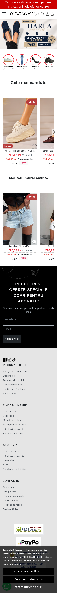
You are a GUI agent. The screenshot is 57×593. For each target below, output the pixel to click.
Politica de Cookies (14, 389)
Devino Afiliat (10, 509)
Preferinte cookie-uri (28, 587)
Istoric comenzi (11, 500)
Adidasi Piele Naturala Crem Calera (20, 151)
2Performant (10, 393)
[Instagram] (9, 359)
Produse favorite (12, 505)
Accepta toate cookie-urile (28, 571)
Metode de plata (12, 420)
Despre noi (9, 376)
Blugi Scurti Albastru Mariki (20, 246)
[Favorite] (42, 14)
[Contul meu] (47, 14)
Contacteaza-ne (12, 451)
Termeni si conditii (13, 380)
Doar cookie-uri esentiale (28, 579)
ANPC (6, 464)
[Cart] (52, 14)
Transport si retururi (14, 424)
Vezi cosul (9, 415)
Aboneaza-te (12, 338)
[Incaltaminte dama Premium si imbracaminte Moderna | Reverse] (24, 14)
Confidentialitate (12, 384)
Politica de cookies (35, 557)
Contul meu (9, 487)
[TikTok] (14, 359)
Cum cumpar (10, 411)
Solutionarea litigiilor (15, 469)
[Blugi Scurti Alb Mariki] (34, 242)
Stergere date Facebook (17, 371)
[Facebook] (5, 359)
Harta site (8, 460)
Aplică (23, 163)
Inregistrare (9, 491)
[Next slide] (54, 132)
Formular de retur (13, 433)
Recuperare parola (14, 496)
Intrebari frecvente (13, 429)
